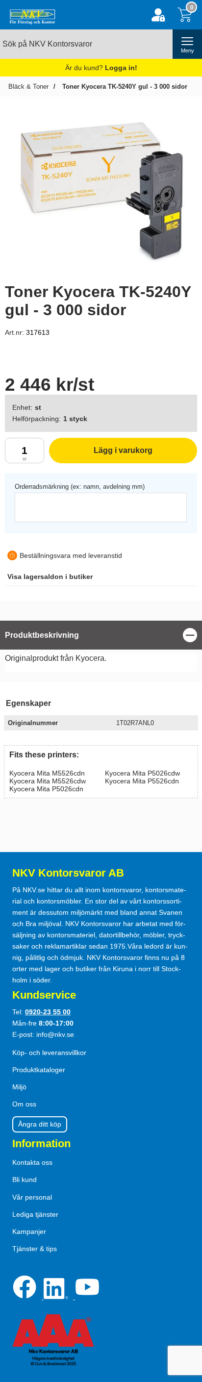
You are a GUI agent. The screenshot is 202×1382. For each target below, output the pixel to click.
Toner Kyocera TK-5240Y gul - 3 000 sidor (123, 86)
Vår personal (32, 1197)
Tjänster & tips (34, 1249)
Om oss (24, 1104)
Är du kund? (101, 68)
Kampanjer (29, 1231)
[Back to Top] (185, 1318)
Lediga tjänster (35, 1214)
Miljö (19, 1087)
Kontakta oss (32, 1162)
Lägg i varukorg (100, 454)
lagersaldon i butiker (50, 576)
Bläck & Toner (28, 86)
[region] (101, 635)
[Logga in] (158, 15)
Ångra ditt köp (39, 1124)
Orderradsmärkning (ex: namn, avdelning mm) (80, 486)
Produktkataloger (38, 1070)
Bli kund (24, 1179)
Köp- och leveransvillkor (49, 1052)
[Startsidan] (30, 14)
